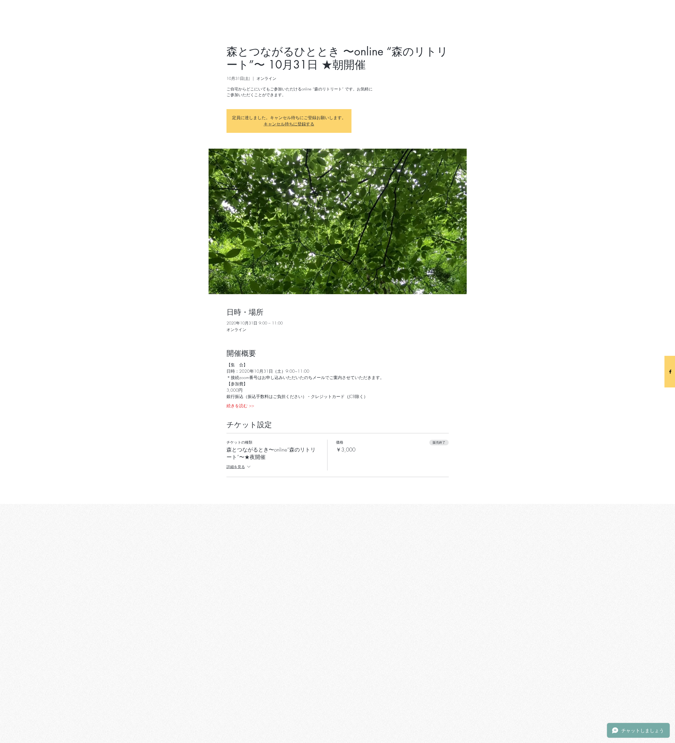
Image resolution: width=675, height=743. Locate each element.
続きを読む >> (240, 406)
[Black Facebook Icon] (670, 371)
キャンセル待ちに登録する (289, 124)
